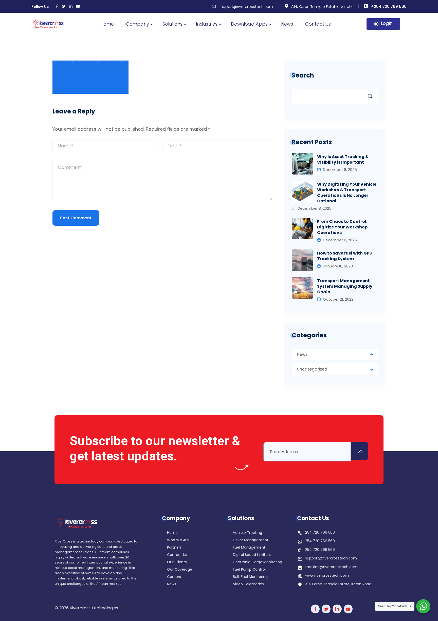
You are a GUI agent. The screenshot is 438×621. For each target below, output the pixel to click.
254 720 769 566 (320, 549)
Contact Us (318, 24)
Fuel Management (249, 548)
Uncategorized (312, 369)
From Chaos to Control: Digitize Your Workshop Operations (342, 227)
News (287, 24)
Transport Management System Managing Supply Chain (344, 286)
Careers (174, 577)
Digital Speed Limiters (252, 555)
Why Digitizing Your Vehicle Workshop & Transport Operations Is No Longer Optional (346, 193)
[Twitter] (63, 6)
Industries (206, 24)
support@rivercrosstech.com (245, 6)
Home (107, 24)
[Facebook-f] (315, 609)
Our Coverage (179, 570)
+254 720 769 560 (389, 6)
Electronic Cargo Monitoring (257, 562)
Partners (174, 548)
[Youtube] (78, 6)
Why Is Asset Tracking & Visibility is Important (343, 159)
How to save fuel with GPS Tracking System (344, 256)
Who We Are (178, 540)
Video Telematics (248, 584)
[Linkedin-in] (71, 6)
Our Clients (177, 562)
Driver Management (250, 540)
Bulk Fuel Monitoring (250, 577)
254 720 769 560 (320, 532)
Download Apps (249, 24)
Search (303, 75)
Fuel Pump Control (249, 570)
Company (137, 24)
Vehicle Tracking (247, 533)
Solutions (172, 24)
